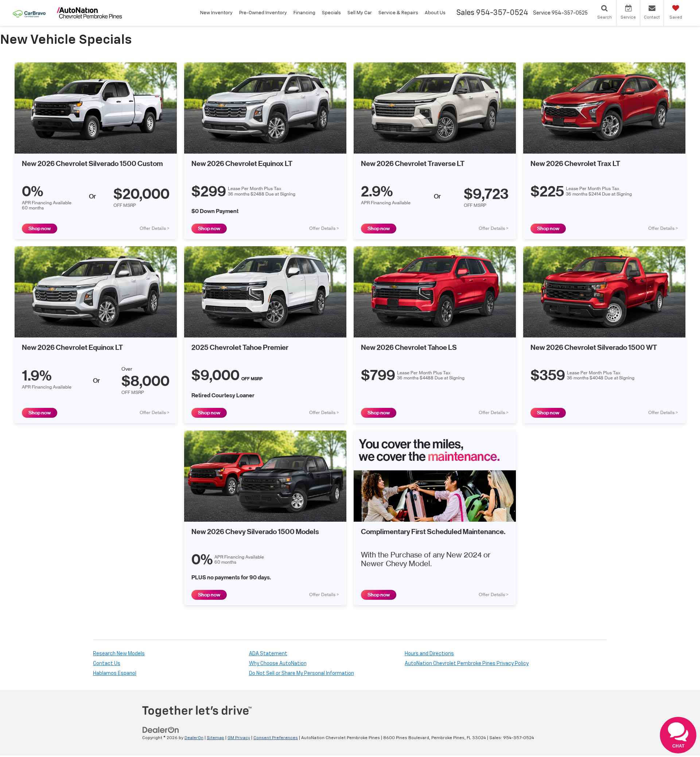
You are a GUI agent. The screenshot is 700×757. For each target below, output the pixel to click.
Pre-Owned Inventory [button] (263, 13)
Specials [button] (331, 13)
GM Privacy (239, 738)
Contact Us (106, 663)
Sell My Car (359, 13)
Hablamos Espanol (114, 673)
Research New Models (119, 653)
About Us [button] (435, 13)
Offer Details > (155, 228)
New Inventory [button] (216, 13)
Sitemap (215, 738)
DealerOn (193, 738)
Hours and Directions (429, 653)
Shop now (39, 228)
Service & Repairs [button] (398, 13)
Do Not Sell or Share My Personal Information (301, 673)
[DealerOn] (160, 729)
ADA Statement (268, 653)
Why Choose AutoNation (278, 663)
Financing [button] (304, 13)
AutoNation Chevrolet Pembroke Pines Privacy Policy (467, 663)
